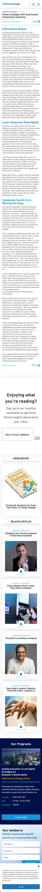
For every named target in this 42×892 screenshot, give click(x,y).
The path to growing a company (21, 638)
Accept (21, 887)
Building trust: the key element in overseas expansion (21, 534)
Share (35, 21)
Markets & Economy (9, 365)
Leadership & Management (11, 21)
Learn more (21, 817)
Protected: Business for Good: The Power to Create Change (21, 506)
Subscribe (31, 863)
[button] (39, 866)
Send (37, 438)
